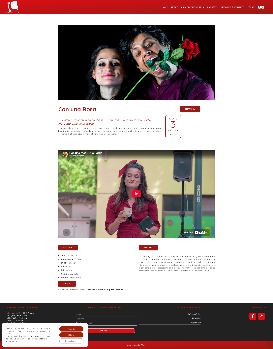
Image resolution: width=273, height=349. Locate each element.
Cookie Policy (194, 318)
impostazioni (12, 341)
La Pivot (142, 345)
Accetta (71, 329)
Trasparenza (195, 322)
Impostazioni (71, 341)
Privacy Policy (194, 314)
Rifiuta (71, 335)
